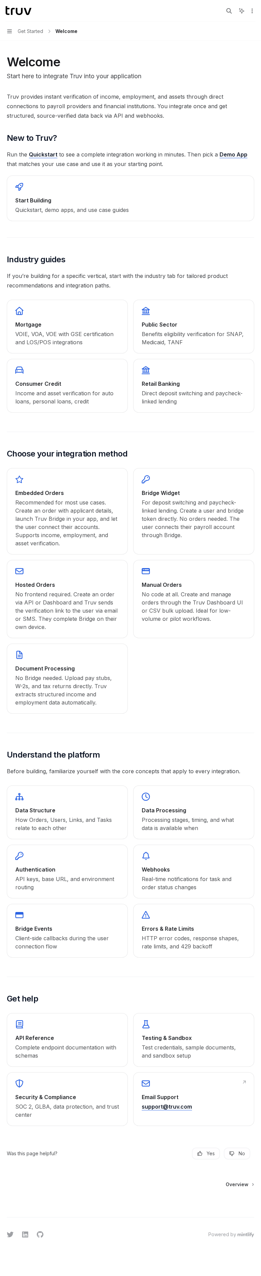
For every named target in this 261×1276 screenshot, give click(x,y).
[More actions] (252, 11)
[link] (130, 198)
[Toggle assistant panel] (242, 11)
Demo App (233, 154)
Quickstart (43, 154)
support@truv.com (167, 1106)
